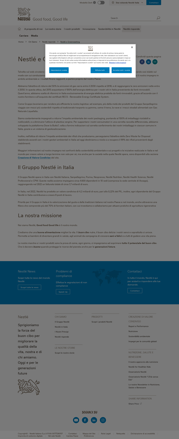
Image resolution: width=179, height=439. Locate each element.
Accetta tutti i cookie (121, 70)
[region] (90, 61)
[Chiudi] (132, 47)
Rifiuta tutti (100, 70)
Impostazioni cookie (59, 70)
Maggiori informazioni (117, 63)
